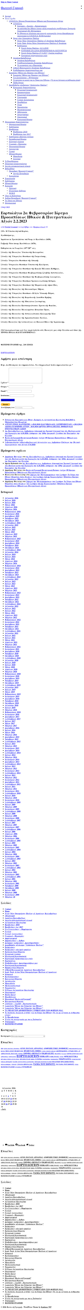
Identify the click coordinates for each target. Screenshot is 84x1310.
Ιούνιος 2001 (10, 878)
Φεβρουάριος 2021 (13, 646)
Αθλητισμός (10, 915)
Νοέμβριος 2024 (11, 545)
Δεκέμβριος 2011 (12, 782)
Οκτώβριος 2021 (12, 628)
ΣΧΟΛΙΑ (13, 1064)
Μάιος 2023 (10, 586)
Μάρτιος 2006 (11, 836)
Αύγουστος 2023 (11, 579)
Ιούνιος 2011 (10, 786)
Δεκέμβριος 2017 (12, 716)
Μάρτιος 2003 (11, 863)
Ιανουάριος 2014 (12, 759)
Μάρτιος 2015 (11, 746)
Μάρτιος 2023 (11, 590)
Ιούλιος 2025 (10, 527)
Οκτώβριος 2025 (12, 520)
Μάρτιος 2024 (11, 563)
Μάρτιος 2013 (11, 768)
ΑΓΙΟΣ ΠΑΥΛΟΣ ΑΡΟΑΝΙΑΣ (31, 1048)
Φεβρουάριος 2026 (13, 511)
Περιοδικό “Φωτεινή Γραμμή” (18, 999)
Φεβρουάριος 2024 (13, 565)
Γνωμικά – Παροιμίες (14, 936)
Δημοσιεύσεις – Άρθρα (14, 940)
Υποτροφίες (10, 1021)
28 (11, 1104)
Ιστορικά (9, 974)
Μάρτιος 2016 (11, 734)
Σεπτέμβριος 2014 (12, 752)
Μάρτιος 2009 (11, 806)
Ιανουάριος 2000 (12, 894)
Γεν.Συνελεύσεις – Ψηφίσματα (18, 929)
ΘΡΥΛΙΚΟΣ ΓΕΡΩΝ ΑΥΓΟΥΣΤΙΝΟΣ (10, 1059)
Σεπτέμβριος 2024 (12, 549)
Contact (8, 909)
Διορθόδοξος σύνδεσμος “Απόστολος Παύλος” (24, 945)
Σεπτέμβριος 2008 (12, 811)
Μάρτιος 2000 (11, 892)
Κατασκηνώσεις (12, 976)
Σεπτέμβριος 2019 (12, 685)
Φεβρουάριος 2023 (13, 592)
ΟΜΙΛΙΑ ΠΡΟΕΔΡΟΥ (6, 1062)
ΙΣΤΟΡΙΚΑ (39, 1059)
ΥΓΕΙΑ (76, 1064)
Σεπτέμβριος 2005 (12, 840)
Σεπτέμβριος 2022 (12, 604)
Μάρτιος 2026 (11, 509)
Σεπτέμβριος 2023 (12, 577)
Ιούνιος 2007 (10, 822)
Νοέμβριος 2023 (11, 572)
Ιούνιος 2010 (10, 795)
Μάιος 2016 (10, 732)
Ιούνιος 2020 (10, 664)
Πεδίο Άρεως (10, 994)
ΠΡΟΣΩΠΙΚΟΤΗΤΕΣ (67, 1062)
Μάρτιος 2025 (11, 536)
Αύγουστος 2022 (11, 606)
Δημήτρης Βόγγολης (13, 456)
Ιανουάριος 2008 (12, 818)
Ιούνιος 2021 (10, 637)
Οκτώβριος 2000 (12, 888)
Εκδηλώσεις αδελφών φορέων (18, 949)
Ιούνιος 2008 (10, 813)
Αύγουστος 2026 (11, 498)
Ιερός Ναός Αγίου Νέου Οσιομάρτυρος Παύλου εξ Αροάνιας (31, 972)
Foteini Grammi (11, 227)
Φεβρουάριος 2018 (13, 712)
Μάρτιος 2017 (11, 725)
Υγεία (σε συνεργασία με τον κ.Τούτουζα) (23, 1019)
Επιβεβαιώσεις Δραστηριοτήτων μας (21, 963)
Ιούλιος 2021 (10, 635)
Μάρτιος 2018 (11, 709)
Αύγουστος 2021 (11, 633)
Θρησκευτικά (39, 227)
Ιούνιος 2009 (10, 804)
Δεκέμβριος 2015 (12, 737)
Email (4, 391)
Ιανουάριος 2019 (12, 696)
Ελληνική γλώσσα (13, 954)
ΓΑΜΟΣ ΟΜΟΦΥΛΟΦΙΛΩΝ (49, 1051)
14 (11, 1098)
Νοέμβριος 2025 (11, 518)
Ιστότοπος (5, 395)
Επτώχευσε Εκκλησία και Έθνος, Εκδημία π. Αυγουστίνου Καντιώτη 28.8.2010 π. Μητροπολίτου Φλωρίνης (40, 420)
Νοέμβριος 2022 (11, 599)
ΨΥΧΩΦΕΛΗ (27, 1067)
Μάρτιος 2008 (11, 815)
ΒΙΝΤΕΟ (3, 1051)
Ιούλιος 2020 (10, 662)
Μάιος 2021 (10, 640)
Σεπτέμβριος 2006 (12, 829)
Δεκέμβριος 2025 (12, 516)
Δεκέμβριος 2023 (12, 570)
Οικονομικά (10, 992)
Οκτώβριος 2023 (12, 574)
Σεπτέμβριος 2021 (12, 631)
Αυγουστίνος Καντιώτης (15, 922)
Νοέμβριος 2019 (11, 680)
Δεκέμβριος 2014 (12, 750)
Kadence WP (46, 1307)
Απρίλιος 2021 (11, 642)
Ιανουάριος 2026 (12, 513)
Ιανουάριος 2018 (12, 714)
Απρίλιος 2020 (11, 669)
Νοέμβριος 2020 (11, 653)
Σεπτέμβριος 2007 (12, 820)
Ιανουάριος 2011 (12, 791)
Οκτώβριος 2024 (12, 547)
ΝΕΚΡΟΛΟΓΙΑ (65, 1059)
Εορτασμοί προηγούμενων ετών (19, 958)
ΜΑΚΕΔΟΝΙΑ (54, 1059)
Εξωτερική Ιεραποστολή (15, 956)
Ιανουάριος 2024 (12, 567)
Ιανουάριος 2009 (12, 809)
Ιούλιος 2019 (10, 689)
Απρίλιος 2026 (11, 507)
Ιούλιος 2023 (10, 581)
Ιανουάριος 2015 (12, 748)
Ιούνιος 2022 (10, 610)
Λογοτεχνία (10, 981)
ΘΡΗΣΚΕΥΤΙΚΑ (71, 1056)
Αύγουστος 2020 (11, 660)
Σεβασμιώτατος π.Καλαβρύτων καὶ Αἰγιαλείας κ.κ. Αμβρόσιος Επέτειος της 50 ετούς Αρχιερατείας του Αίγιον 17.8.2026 (42, 443)
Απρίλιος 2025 (11, 534)
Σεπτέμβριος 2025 (12, 522)
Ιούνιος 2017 (10, 721)
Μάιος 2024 (10, 558)
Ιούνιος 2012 (10, 775)
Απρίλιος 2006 (11, 833)
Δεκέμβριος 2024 (12, 543)
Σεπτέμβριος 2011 (12, 784)
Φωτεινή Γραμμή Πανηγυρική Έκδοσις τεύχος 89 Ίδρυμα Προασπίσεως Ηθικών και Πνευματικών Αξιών (41, 438)
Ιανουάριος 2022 (12, 622)
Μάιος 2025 (10, 531)
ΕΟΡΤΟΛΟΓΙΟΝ (8, 352)
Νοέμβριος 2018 (11, 700)
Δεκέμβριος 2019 (12, 678)
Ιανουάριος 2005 (12, 847)
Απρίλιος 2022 (11, 615)
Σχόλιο (4, 382)
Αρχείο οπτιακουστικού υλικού (18, 920)
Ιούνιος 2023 (10, 583)
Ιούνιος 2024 (10, 556)
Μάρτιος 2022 (11, 617)
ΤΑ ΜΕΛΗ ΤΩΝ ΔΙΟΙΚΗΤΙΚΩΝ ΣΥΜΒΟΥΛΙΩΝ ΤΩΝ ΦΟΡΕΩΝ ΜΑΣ (34, 1010)
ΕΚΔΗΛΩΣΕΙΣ (47, 1053)
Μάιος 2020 (10, 667)
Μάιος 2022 (10, 613)
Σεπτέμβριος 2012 (12, 773)
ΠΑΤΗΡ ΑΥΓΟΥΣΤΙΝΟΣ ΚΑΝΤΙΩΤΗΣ (23, 1062)
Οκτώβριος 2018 (12, 703)
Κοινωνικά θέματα (13, 978)
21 (11, 1101)
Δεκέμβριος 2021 (12, 624)
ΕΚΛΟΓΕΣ (58, 1054)
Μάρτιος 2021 (11, 644)
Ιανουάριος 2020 (12, 676)
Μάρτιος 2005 (11, 845)
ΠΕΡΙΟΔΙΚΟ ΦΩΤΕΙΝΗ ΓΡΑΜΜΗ (43, 1062)
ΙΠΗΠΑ (33, 1059)
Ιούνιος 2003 (10, 860)
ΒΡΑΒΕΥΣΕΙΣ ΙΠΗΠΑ (32, 1051)
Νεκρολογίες (10, 987)
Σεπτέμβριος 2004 (12, 849)
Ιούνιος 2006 (10, 831)
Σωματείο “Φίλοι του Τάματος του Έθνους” (24, 1006)
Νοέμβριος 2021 (11, 626)
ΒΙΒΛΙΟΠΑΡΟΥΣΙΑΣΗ (75, 1048)
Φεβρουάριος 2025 (13, 538)
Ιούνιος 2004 (10, 851)
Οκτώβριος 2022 (12, 601)
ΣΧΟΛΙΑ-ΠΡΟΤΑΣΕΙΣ (25, 1064)
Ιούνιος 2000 (10, 890)
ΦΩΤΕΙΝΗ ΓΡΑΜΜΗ (14, 1024)
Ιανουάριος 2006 (12, 838)
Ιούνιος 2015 (10, 743)
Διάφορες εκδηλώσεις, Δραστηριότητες (22, 942)
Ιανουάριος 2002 (12, 874)
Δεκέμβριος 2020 (12, 651)
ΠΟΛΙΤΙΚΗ (56, 1062)
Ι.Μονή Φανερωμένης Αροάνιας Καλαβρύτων (25, 969)
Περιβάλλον (10, 997)
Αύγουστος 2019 (11, 687)
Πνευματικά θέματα (14, 1001)
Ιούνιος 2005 (10, 842)
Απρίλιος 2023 (11, 588)
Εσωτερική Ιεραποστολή (15, 965)
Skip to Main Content (9, 2)
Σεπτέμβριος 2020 (12, 658)
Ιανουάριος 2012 (12, 779)
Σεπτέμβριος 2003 (12, 858)
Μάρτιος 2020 (11, 671)
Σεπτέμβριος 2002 (12, 867)
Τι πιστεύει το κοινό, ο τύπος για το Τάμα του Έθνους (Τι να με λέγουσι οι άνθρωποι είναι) (42, 1013)
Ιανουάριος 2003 (12, 865)
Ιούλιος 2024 (10, 554)
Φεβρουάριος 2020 (13, 673)
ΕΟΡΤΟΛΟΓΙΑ (12, 1056)
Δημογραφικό (11, 938)
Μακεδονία (10, 983)
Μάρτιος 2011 (11, 788)
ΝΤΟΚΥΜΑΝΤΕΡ (76, 1059)
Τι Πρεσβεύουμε (12, 1017)
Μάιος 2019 (10, 691)
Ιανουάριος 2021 (12, 649)
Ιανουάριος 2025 (12, 540)
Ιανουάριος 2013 (12, 770)
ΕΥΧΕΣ (62, 1056)
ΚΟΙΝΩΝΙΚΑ (46, 1059)
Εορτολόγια (10, 960)
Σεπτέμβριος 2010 (12, 793)
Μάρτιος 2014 (11, 757)
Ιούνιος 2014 (10, 755)
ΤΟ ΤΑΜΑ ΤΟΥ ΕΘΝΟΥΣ (65, 1064)
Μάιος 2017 (10, 723)
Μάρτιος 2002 (11, 872)
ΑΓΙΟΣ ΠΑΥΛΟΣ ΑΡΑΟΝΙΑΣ (12, 1048)
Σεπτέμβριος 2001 (12, 876)
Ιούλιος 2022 (10, 608)
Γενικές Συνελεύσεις (14, 933)
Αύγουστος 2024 (11, 552)
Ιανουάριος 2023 (12, 595)
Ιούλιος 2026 (10, 500)
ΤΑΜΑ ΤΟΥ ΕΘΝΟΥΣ (44, 1064)
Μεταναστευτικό (12, 985)
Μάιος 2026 (10, 504)
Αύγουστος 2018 (11, 705)
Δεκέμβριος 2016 (12, 728)
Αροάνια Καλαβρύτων (15, 918)
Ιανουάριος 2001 (12, 883)
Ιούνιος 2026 (10, 502)
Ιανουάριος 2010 (12, 800)
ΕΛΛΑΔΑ (63, 1054)
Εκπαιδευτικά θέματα (15, 951)
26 (6, 1104)
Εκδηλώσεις (10, 947)
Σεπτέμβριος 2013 (12, 764)
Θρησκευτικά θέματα (14, 967)
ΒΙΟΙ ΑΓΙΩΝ (10, 1051)
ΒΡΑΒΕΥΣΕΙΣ (18, 1051)
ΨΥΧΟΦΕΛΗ (18, 1067)
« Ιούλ (3, 1109)
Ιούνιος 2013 (10, 766)
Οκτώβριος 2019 (12, 682)
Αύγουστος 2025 (11, 525)
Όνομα (4, 386)
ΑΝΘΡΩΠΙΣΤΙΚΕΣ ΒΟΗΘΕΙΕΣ (56, 1048)
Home (7, 911)
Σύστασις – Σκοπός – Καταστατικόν (21, 1003)
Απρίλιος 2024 (11, 561)
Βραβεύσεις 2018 (12, 924)
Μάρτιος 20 (10, 897)
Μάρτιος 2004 (11, 854)
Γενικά (8, 931)
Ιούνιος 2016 (10, 730)
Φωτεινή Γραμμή (12, 8)
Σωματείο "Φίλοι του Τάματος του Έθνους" (24, 1008)
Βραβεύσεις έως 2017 (14, 927)
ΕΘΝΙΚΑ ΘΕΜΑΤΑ (32, 1053)
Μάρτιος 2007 (11, 824)
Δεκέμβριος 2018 (12, 698)
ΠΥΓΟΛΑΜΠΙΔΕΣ (6, 1064)
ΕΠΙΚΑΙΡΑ (45, 1056)
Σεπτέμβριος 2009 (12, 802)
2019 (2, 1048)
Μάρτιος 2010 (11, 797)
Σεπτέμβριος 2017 (12, 718)
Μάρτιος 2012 (11, 777)
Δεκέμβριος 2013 (12, 761)
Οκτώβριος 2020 (12, 655)
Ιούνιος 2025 (10, 529)
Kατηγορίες (6, 1036)
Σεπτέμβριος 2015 (12, 741)
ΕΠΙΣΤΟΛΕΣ (54, 1056)
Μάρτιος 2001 (11, 881)
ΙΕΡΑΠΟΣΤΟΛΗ (25, 1059)
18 (4, 1101)
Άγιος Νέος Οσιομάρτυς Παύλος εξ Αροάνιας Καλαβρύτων (31, 913)
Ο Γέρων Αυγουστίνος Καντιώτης (19, 990)
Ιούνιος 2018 (10, 707)
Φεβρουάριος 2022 (13, 619)
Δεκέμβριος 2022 (12, 597)
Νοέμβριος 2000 (11, 885)
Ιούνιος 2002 (10, 869)
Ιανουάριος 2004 (12, 856)
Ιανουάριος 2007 (12, 827)
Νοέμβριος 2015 (11, 739)
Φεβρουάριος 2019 (13, 694)
